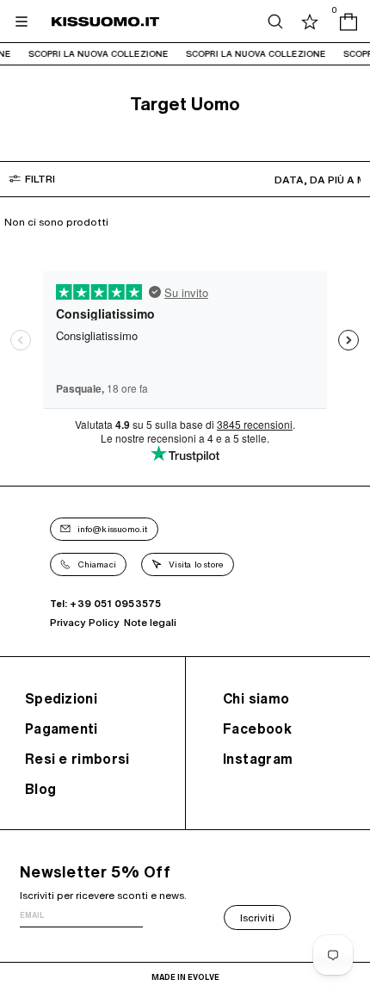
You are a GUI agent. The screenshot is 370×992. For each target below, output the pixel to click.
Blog (40, 789)
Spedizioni (61, 698)
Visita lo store (196, 564)
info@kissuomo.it (112, 528)
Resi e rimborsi (77, 759)
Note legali (150, 622)
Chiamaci (97, 564)
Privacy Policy (85, 622)
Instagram (258, 759)
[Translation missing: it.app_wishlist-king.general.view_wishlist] (310, 21)
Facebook (257, 728)
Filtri (40, 178)
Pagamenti (61, 728)
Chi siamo (256, 698)
